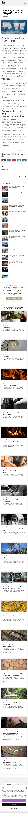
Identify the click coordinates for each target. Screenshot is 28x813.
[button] (25, 788)
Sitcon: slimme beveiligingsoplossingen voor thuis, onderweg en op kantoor (17, 206)
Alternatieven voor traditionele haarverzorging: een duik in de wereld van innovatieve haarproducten (13, 733)
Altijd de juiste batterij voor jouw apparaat (17, 211)
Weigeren (14, 804)
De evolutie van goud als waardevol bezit (13, 615)
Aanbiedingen (5, 16)
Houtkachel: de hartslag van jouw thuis (13, 441)
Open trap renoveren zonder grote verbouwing (16, 224)
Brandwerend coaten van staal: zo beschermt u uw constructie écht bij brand (16, 262)
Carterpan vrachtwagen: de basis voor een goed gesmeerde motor (17, 193)
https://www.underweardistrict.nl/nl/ (11, 150)
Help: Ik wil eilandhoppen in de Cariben (13, 557)
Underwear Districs (8, 144)
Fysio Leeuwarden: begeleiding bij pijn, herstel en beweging (16, 187)
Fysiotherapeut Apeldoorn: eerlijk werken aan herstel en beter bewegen (17, 231)
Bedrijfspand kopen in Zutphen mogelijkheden (15, 243)
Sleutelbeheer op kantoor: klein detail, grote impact (16, 268)
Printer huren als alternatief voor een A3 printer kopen (17, 256)
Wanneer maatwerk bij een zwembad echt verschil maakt (17, 275)
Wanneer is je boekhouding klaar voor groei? (16, 218)
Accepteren (14, 800)
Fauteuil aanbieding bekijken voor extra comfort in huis (17, 237)
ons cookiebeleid (22, 796)
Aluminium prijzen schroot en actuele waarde (16, 250)
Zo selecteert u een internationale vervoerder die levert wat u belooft (16, 199)
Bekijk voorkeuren (14, 808)
